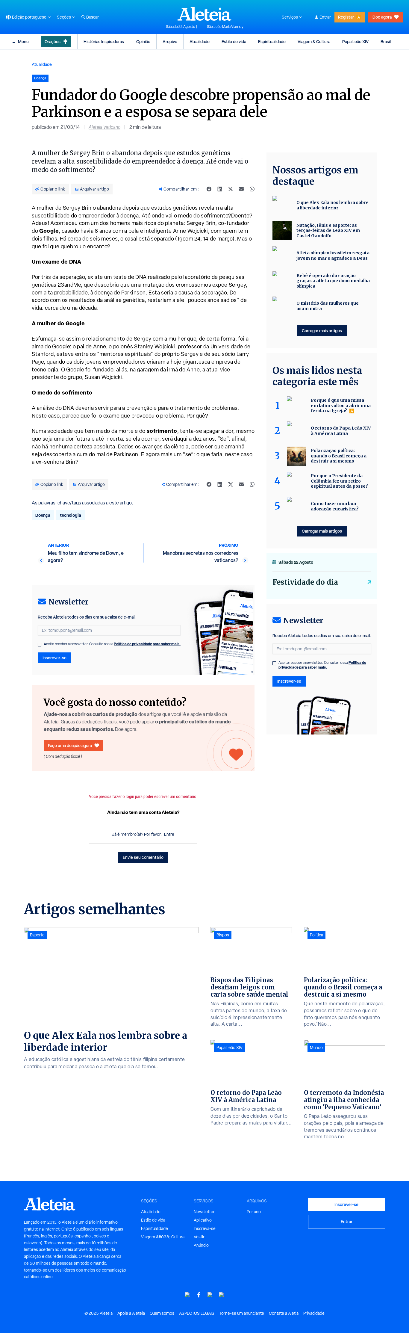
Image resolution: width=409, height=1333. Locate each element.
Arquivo (170, 41)
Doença (42, 515)
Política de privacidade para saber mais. (147, 643)
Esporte (37, 935)
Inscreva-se (205, 1228)
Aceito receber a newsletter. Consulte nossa (112, 644)
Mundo (316, 1047)
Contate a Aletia (284, 1313)
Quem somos (162, 1313)
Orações (52, 41)
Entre (169, 834)
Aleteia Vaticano (104, 127)
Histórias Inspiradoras (104, 41)
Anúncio (201, 1245)
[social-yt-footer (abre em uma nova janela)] (187, 1295)
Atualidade (200, 41)
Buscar (92, 17)
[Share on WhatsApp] (252, 189)
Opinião (143, 41)
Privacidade (314, 1313)
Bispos (222, 935)
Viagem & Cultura (314, 41)
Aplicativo (203, 1220)
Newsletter (204, 1211)
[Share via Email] (241, 189)
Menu (23, 41)
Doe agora (382, 17)
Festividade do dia (305, 582)
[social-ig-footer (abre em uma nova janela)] (221, 1295)
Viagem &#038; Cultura (162, 1237)
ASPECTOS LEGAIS (196, 1313)
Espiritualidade (272, 41)
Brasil (386, 41)
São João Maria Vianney (225, 26)
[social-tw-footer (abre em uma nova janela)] (210, 1295)
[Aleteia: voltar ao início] (204, 14)
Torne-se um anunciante (241, 1313)
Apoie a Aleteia (131, 1313)
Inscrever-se (54, 658)
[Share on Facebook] (209, 189)
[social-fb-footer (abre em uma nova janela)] (199, 1295)
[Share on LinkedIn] (219, 189)
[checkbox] (39, 644)
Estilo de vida (234, 41)
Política (316, 935)
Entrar (325, 17)
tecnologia (70, 515)
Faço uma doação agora (70, 745)
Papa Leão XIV (355, 41)
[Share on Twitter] (230, 189)
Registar (346, 17)
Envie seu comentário (143, 857)
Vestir (199, 1237)
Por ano (254, 1211)
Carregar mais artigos (322, 330)
